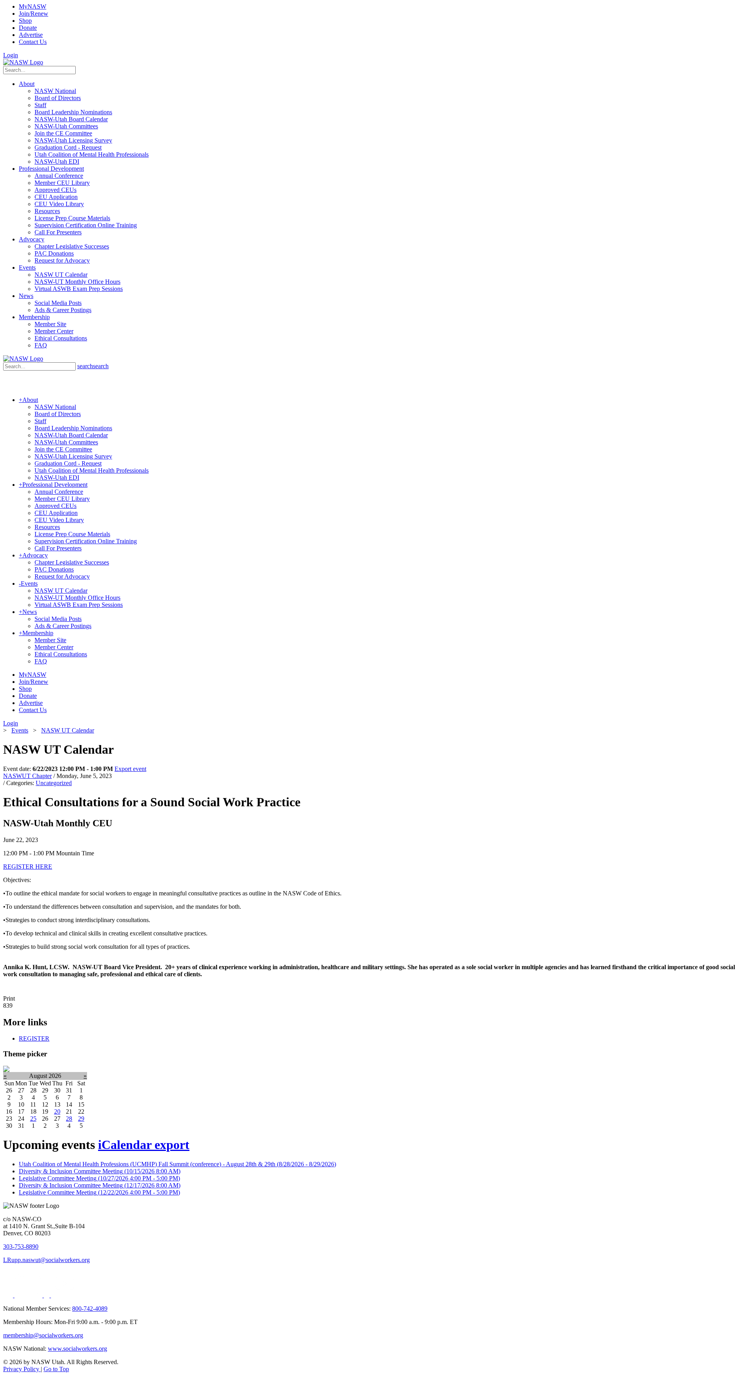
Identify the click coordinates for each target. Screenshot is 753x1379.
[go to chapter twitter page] (9, 1295)
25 (33, 1118)
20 (57, 1111)
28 (69, 1118)
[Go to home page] (23, 62)
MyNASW (32, 6)
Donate (28, 27)
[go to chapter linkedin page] (29, 1295)
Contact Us (33, 41)
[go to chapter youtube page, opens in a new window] (65, 1295)
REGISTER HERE (27, 866)
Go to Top (56, 1369)
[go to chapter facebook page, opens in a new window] (47, 1295)
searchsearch (93, 366)
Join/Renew (33, 13)
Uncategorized (54, 783)
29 (81, 1118)
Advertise (31, 34)
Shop (25, 20)
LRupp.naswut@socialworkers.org (46, 1260)
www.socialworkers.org (77, 1348)
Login (10, 55)
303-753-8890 (20, 1246)
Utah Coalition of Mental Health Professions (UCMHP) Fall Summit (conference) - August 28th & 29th (177, 1164)
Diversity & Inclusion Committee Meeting (99, 1171)
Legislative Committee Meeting (99, 1178)
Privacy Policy (22, 1369)
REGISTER (34, 1038)
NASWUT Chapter (27, 776)
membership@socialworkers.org (43, 1335)
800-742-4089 (89, 1308)
